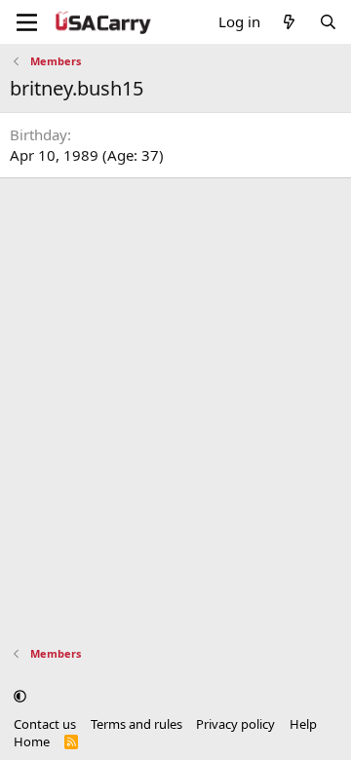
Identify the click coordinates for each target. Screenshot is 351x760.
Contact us (45, 724)
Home (32, 741)
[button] (20, 695)
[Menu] (27, 22)
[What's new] (289, 22)
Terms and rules (136, 724)
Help (303, 724)
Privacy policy (235, 724)
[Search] (328, 22)
